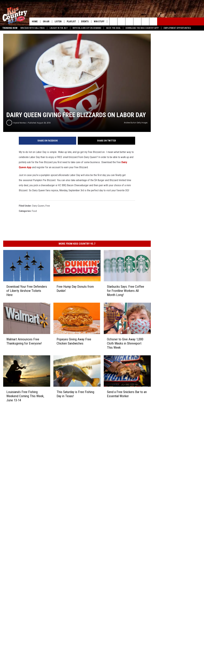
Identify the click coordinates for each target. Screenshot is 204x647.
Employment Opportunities (177, 28)
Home (35, 21)
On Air (46, 21)
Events (85, 21)
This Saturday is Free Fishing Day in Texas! (75, 394)
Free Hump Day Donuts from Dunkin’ (75, 289)
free (47, 205)
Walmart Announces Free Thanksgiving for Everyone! (24, 341)
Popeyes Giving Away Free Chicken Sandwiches (74, 341)
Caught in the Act (59, 28)
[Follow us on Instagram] (137, 21)
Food (34, 211)
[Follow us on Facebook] (129, 21)
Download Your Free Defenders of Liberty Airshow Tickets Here (26, 291)
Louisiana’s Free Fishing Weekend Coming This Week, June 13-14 (25, 396)
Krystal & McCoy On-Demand (87, 28)
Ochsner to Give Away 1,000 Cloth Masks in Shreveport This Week (125, 343)
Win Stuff (99, 21)
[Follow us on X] (153, 21)
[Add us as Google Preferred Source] (121, 21)
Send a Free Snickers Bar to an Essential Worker (127, 394)
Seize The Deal (113, 28)
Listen (58, 21)
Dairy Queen (38, 205)
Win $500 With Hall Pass (32, 28)
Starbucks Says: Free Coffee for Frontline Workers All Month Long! (125, 291)
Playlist (71, 21)
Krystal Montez (19, 123)
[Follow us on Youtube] (145, 21)
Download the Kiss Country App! (142, 28)
